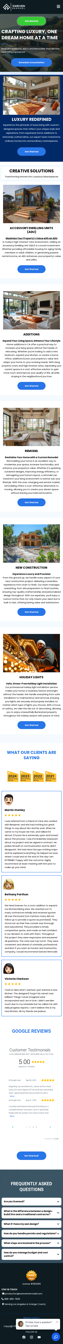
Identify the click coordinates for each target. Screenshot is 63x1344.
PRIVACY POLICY (31, 1317)
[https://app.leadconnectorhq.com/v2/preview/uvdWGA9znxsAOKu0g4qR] (14, 7)
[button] (58, 7)
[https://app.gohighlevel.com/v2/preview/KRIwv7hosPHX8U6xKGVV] (31, 1276)
